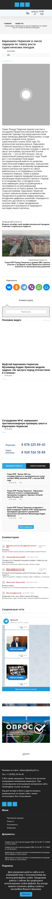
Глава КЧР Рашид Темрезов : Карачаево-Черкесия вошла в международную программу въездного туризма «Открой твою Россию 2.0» (25, 494)
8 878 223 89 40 (33, 445)
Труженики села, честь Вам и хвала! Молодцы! (20, 596)
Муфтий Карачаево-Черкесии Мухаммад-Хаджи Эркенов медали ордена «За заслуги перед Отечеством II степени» (26, 368)
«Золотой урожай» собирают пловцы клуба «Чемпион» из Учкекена (26, 577)
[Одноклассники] (16, 287)
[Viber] (31, 287)
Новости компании (37, 466)
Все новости (26, 527)
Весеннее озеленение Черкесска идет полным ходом (21, 564)
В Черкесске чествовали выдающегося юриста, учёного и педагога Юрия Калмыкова (26, 587)
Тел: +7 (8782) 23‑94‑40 (13, 774)
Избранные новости (14, 466)
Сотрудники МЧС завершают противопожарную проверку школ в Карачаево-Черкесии (24, 423)
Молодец (5, 550)
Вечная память (8, 586)
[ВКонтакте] (8, 287)
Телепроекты (12, 825)
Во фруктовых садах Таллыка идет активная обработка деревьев (25, 598)
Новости (19, 23)
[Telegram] (23, 287)
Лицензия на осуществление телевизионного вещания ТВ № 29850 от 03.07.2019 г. (27, 853)
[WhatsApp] (38, 287)
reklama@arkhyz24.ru (29, 770)
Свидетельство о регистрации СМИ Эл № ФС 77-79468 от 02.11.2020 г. (27, 843)
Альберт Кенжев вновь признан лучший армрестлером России (24, 551)
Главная (8, 23)
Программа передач (15, 818)
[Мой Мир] (46, 287)
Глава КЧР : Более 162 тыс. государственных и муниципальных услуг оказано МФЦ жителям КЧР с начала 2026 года (26, 477)
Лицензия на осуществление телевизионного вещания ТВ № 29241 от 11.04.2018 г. (27, 859)
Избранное (11, 828)
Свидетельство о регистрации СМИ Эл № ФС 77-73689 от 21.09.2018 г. (27, 848)
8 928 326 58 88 (33, 452)
